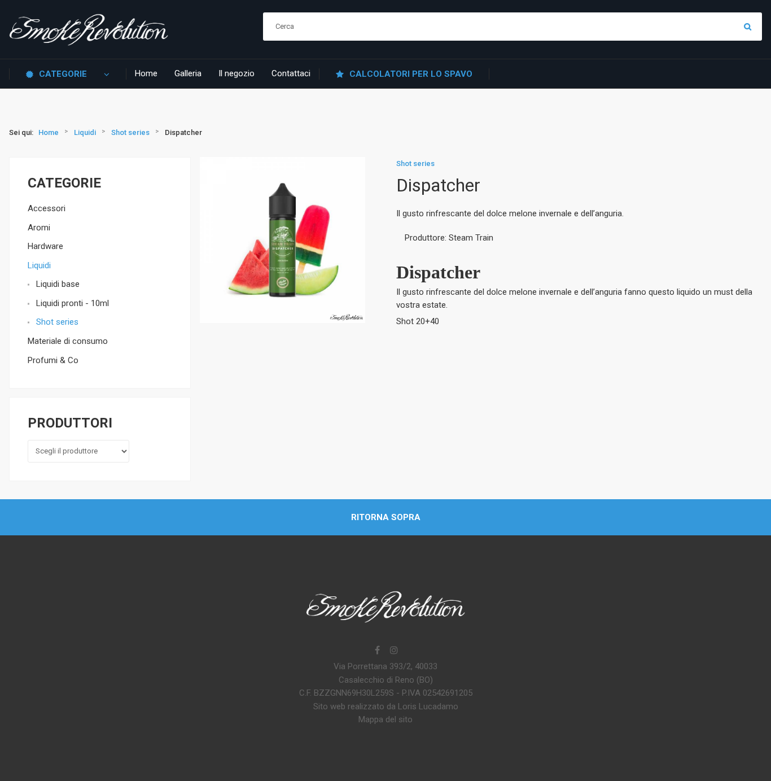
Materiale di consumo (68, 341)
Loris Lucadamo (428, 706)
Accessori (46, 208)
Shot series (57, 322)
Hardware (45, 246)
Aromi (39, 227)
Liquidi (39, 265)
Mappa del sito (385, 719)
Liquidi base (58, 284)
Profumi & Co (53, 360)
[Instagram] (394, 651)
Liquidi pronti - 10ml (72, 303)
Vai (748, 26)
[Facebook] (377, 651)
